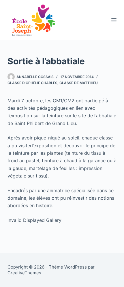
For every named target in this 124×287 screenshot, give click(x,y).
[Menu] (114, 20)
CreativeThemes (24, 272)
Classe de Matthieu (78, 83)
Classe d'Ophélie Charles (32, 83)
